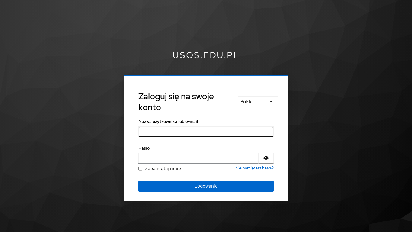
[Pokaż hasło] (266, 158)
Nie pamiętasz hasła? (254, 168)
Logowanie (206, 186)
